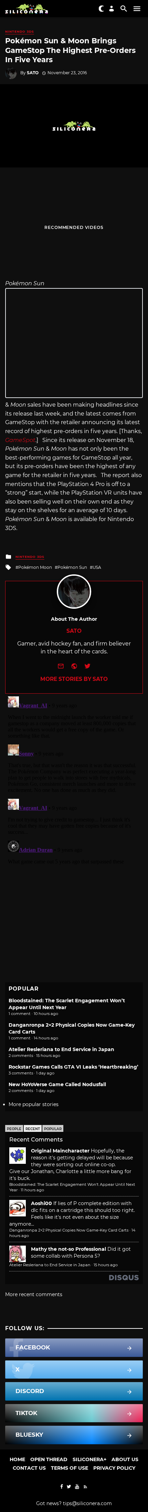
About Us (125, 1459)
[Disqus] (74, 779)
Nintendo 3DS (19, 31)
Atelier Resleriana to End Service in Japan (61, 1049)
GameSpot (20, 440)
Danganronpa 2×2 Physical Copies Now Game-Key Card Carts (68, 1230)
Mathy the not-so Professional (68, 1249)
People (14, 1129)
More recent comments (33, 1294)
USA (97, 567)
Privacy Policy (114, 1468)
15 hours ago (106, 1264)
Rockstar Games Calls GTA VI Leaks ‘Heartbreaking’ (73, 1067)
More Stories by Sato (74, 679)
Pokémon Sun (72, 567)
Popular (53, 1129)
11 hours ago (32, 1190)
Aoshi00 (41, 1203)
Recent (32, 1129)
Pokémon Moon (35, 567)
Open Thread (48, 1459)
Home (17, 1459)
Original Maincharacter (60, 1151)
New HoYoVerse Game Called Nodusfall (57, 1084)
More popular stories (34, 1104)
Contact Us (29, 1468)
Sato (33, 72)
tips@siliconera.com (87, 1503)
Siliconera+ (89, 1459)
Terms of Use (69, 1468)
